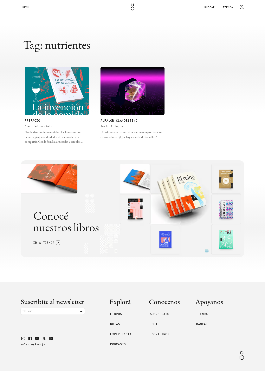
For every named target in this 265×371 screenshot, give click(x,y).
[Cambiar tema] (242, 7)
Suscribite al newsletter (53, 301)
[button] (23, 338)
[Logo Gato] (132, 6)
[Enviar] (81, 311)
